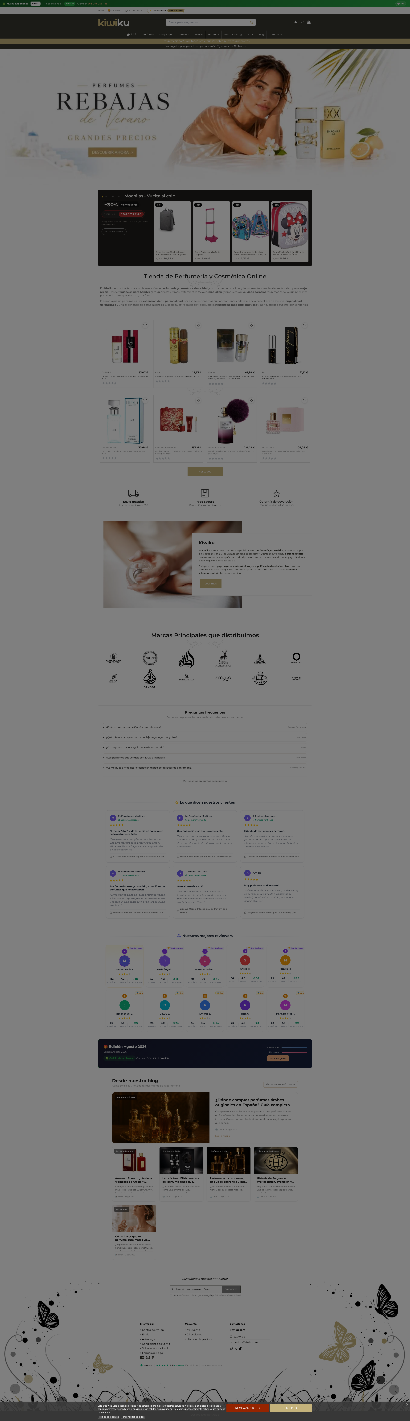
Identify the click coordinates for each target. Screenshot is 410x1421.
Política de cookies (108, 1416)
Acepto (291, 1408)
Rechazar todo (247, 1408)
